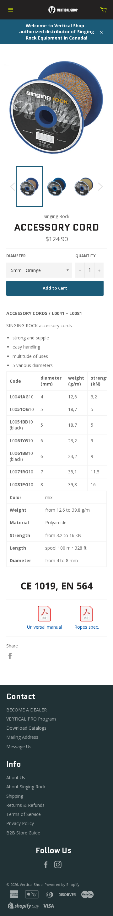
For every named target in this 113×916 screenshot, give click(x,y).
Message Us (18, 746)
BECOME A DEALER (26, 710)
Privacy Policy (20, 823)
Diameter (16, 255)
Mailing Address (22, 737)
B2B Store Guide (23, 833)
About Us (15, 777)
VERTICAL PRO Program (31, 719)
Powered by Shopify (62, 884)
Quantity (85, 255)
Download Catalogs (26, 728)
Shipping (14, 796)
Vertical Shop (31, 884)
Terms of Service (23, 814)
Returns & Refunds (25, 805)
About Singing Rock (26, 787)
